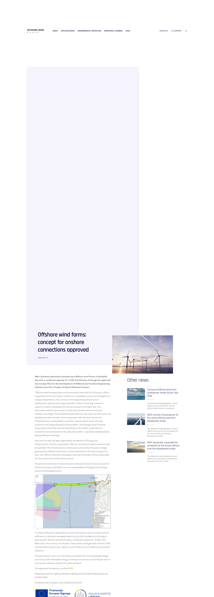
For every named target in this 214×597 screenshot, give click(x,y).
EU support (177, 31)
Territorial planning (113, 31)
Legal (127, 31)
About (55, 31)
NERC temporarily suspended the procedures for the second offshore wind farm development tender (163, 445)
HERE (70, 568)
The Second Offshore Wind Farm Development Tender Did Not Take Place (162, 392)
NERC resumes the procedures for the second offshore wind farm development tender (162, 418)
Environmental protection (89, 31)
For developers (68, 31)
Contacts (164, 31)
